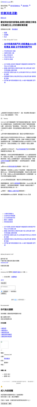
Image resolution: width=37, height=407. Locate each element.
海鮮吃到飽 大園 (9, 53)
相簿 (5, 32)
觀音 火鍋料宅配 (14, 191)
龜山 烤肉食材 (8, 55)
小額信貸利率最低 (6, 334)
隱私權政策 (30, 381)
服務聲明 (18, 383)
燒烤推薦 (17, 183)
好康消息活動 (9, 13)
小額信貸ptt (4, 330)
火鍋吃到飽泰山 (9, 213)
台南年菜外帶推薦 (9, 216)
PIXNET (8, 381)
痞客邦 (15, 272)
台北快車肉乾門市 (9, 218)
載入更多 (3, 283)
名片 (5, 36)
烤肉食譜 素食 (13, 166)
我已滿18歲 (4, 403)
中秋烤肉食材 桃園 (9, 51)
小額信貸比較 (5, 332)
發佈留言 (3, 293)
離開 (10, 403)
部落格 (6, 34)
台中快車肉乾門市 (22, 149)
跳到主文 (3, 18)
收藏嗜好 (14, 277)
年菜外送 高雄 (8, 59)
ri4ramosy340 (4, 262)
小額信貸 (3, 328)
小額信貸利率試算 (6, 336)
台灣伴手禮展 (5, 161)
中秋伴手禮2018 (9, 57)
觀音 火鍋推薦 (8, 220)
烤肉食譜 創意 (8, 222)
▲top (2, 280)
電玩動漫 (15, 29)
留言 (18, 272)
